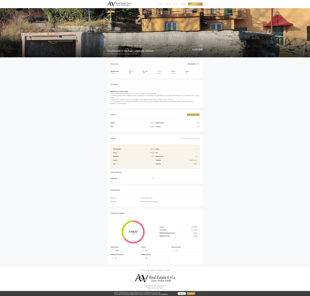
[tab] (197, 14)
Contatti (184, 4)
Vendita (168, 4)
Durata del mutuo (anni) (117, 254)
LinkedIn (152, 270)
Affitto (175, 4)
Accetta (191, 293)
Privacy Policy (151, 288)
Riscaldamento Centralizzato (150, 201)
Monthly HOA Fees (146, 254)
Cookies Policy (158, 288)
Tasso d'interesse (176, 247)
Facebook (144, 270)
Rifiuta (181, 293)
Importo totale (114, 247)
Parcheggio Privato (147, 198)
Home (161, 4)
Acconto (143, 247)
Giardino (114, 201)
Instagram (160, 270)
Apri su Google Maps (194, 114)
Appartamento (117, 45)
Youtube (167, 270)
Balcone (114, 198)
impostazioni (164, 294)
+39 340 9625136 (196, 4)
